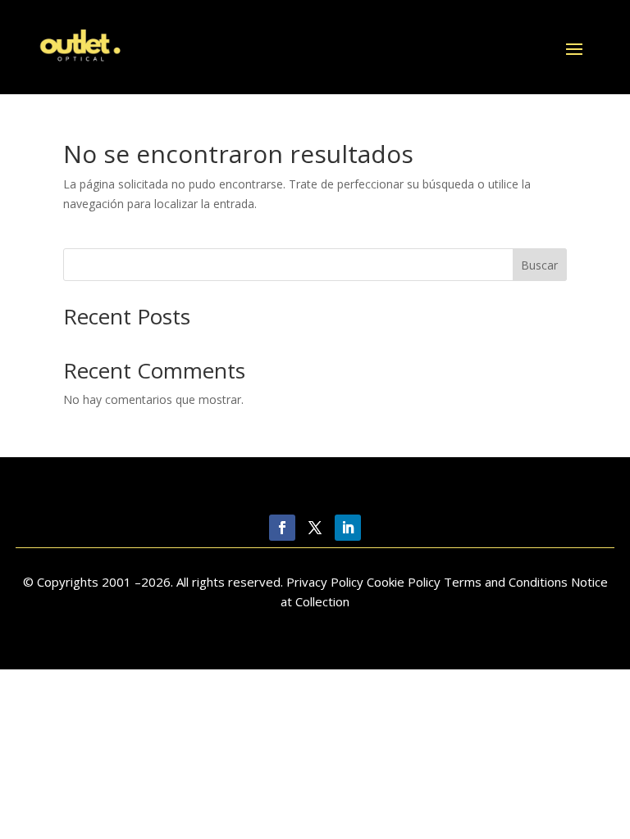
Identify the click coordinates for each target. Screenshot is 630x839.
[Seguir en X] (315, 528)
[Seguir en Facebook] (282, 528)
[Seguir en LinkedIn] (348, 528)
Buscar (539, 265)
